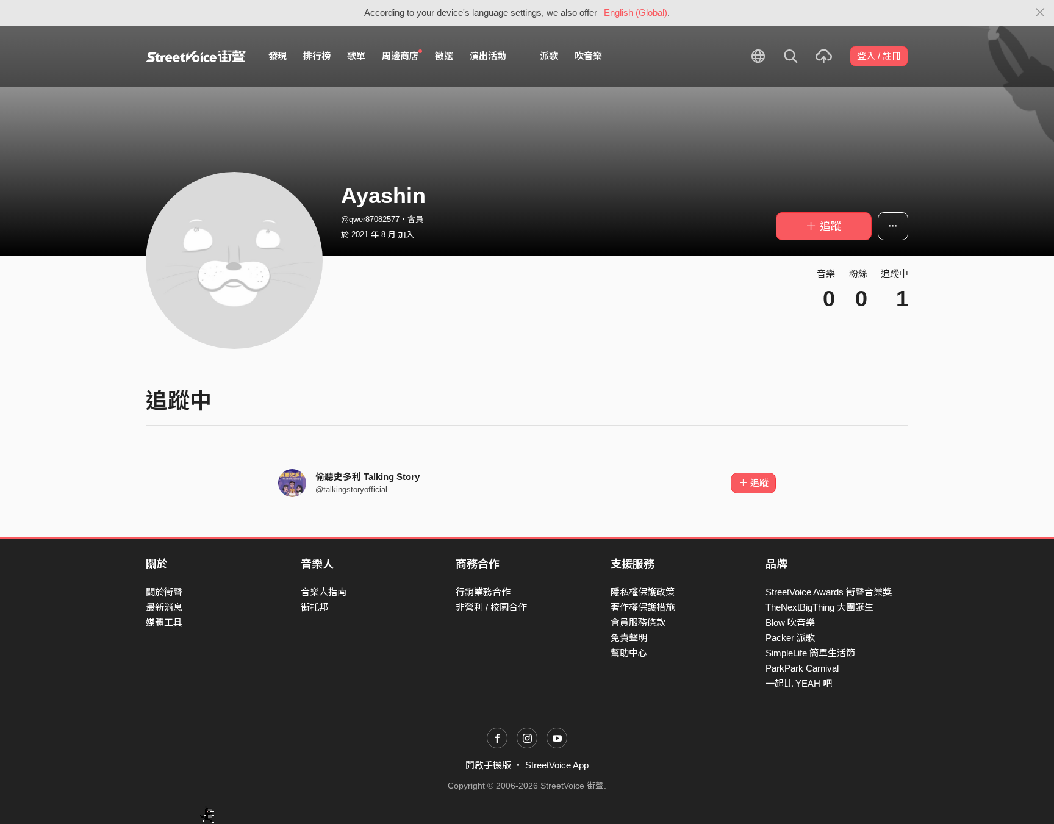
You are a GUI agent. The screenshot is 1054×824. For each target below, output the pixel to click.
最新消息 (164, 607)
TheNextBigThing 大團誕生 (819, 607)
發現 (277, 56)
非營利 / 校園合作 (491, 607)
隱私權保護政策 (643, 592)
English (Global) (635, 12)
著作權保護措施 (643, 607)
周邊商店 (400, 56)
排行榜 (317, 56)
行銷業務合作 (483, 592)
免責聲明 (629, 637)
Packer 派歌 (790, 637)
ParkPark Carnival (802, 668)
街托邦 (314, 607)
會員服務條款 (638, 622)
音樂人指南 (323, 592)
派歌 (549, 56)
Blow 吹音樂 (790, 622)
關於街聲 (164, 592)
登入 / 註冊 (879, 56)
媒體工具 (164, 622)
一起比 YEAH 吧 (798, 683)
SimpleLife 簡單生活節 (810, 653)
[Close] (1040, 12)
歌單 (356, 56)
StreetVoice (196, 56)
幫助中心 (629, 653)
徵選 (444, 56)
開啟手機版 (488, 765)
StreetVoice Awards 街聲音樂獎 (828, 592)
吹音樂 (588, 56)
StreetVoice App (557, 765)
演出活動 (488, 56)
